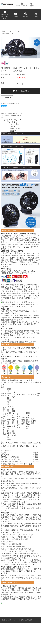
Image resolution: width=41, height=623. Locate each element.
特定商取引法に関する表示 (25, 620)
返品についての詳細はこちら (11, 103)
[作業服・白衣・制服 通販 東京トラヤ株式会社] (7, 5)
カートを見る (31, 5)
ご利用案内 (15, 16)
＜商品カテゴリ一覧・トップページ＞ (5, 16)
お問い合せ (26, 16)
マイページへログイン (21, 5)
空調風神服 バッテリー (8, 33)
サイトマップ (35, 16)
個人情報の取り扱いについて (9, 620)
